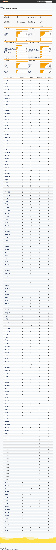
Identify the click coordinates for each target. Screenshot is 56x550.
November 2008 (7, 425)
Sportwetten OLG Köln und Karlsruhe (9, 48)
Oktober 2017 (7, 252)
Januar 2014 (7, 324)
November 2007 (7, 491)
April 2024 (6, 125)
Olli (4, 29)
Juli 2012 (6, 354)
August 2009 (7, 410)
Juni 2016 (6, 277)
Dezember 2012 (7, 346)
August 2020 (7, 197)
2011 (5, 364)
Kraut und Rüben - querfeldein (32, 56)
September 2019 (7, 215)
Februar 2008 (7, 485)
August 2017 (7, 255)
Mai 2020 (6, 201)
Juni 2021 (6, 180)
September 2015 (7, 292)
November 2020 (7, 192)
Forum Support (30, 40)
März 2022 (6, 165)
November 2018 (7, 231)
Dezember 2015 (7, 288)
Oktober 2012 (7, 349)
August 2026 (7, 80)
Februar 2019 (7, 225)
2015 (5, 286)
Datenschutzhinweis (15, 549)
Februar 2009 (7, 419)
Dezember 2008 (7, 424)
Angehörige (29, 36)
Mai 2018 (6, 240)
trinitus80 (41, 21)
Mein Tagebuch (6, 58)
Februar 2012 (7, 361)
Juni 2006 (6, 518)
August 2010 (7, 391)
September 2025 (7, 98)
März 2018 (6, 243)
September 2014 (7, 312)
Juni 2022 (6, 161)
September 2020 (7, 195)
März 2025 (6, 107)
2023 (5, 131)
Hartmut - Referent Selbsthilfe (8, 67)
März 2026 (6, 88)
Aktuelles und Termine (31, 34)
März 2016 (6, 282)
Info (0, 7)
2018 (5, 228)
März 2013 (6, 340)
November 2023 (7, 134)
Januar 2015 (7, 304)
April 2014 (6, 319)
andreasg (5, 32)
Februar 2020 (7, 206)
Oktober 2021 (7, 174)
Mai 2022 (6, 162)
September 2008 (7, 428)
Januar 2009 (7, 421)
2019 (5, 209)
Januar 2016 (7, 285)
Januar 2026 (7, 91)
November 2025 (7, 95)
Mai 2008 (6, 434)
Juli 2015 (6, 295)
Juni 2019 (6, 219)
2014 (5, 306)
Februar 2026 (7, 89)
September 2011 (7, 370)
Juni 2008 (6, 433)
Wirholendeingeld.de (7, 47)
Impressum (9, 549)
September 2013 (7, 331)
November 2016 (7, 270)
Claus (5, 66)
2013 (5, 325)
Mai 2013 (6, 337)
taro (4, 39)
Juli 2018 (6, 237)
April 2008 (6, 482)
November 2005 (7, 530)
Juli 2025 (6, 101)
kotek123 (5, 70)
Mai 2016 (6, 279)
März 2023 (6, 146)
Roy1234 (5, 36)
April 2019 (6, 222)
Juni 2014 (6, 316)
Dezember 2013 (7, 327)
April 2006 (6, 521)
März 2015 (6, 301)
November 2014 (7, 309)
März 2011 (6, 379)
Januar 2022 (7, 168)
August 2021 (7, 177)
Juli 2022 (6, 159)
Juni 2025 (6, 103)
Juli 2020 (6, 198)
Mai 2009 (6, 415)
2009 (5, 403)
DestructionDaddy (31, 70)
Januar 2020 (7, 207)
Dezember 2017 (7, 249)
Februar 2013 (7, 342)
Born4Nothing (6, 33)
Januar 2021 (7, 188)
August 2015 (7, 294)
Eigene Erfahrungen (31, 29)
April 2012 (6, 358)
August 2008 (7, 430)
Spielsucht (29, 48)
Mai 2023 (6, 143)
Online (2, 7)
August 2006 (7, 515)
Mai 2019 (6, 221)
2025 (5, 92)
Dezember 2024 (7, 113)
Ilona (29, 63)
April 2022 (6, 164)
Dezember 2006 (7, 509)
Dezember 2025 (7, 94)
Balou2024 (5, 40)
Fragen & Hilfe (30, 33)
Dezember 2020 (7, 191)
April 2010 (6, 397)
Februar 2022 (7, 167)
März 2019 (6, 224)
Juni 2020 (6, 200)
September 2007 (7, 494)
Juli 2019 (6, 218)
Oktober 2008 (7, 427)
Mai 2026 (6, 85)
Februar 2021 (7, 186)
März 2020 (6, 204)
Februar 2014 (7, 322)
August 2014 (7, 313)
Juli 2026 (6, 82)
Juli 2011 (6, 373)
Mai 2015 (6, 298)
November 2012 (7, 348)
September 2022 (7, 156)
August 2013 (7, 333)
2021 (5, 170)
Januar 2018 (7, 246)
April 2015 (6, 300)
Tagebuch (29, 32)
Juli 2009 (6, 412)
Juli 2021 (6, 179)
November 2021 (7, 173)
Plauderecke (30, 35)
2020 (5, 189)
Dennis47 (5, 72)
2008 (5, 422)
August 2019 (7, 216)
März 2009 (6, 418)
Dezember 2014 (7, 307)
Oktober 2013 (7, 330)
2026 (5, 79)
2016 (5, 267)
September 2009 (7, 409)
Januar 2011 (7, 382)
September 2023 (7, 137)
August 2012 (7, 352)
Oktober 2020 (7, 194)
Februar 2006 (7, 524)
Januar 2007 (7, 506)
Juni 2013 (6, 336)
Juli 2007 (6, 497)
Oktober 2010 (7, 388)
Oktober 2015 (7, 291)
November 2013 (7, 328)
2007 (5, 488)
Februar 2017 (7, 264)
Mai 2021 (6, 182)
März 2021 (6, 185)
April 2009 (6, 416)
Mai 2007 (6, 500)
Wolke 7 (5, 34)
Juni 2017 (6, 258)
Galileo (29, 67)
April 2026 (6, 86)
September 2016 (7, 273)
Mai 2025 (6, 104)
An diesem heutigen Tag (31, 51)
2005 (5, 527)
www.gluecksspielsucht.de (4, 549)
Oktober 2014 (7, 310)
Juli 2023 (6, 140)
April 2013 (6, 339)
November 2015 (7, 289)
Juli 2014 (6, 315)
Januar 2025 (7, 110)
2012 (5, 345)
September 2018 (7, 234)
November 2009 (7, 406)
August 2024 (7, 119)
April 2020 (6, 203)
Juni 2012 (6, 355)
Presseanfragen (30, 39)
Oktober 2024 (7, 116)
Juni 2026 (6, 83)
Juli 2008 (6, 431)
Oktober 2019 (7, 213)
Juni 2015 (6, 297)
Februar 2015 (7, 303)
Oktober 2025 (7, 97)
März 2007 (6, 503)
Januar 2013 (7, 343)
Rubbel (5, 35)
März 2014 (6, 321)
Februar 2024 (7, 128)
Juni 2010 (6, 394)
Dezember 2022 (7, 152)
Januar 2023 (7, 149)
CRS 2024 (29, 71)
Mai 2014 (6, 318)
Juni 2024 (6, 122)
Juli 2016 (6, 276)
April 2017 (6, 261)
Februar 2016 (7, 283)
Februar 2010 (7, 400)
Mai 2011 (6, 376)
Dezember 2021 (7, 171)
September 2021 (7, 176)
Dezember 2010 (7, 385)
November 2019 (7, 212)
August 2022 (7, 158)
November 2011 (7, 367)
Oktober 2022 (7, 155)
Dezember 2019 (7, 210)
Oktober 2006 (7, 512)
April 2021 (6, 183)
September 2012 (7, 351)
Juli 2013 (6, 334)
